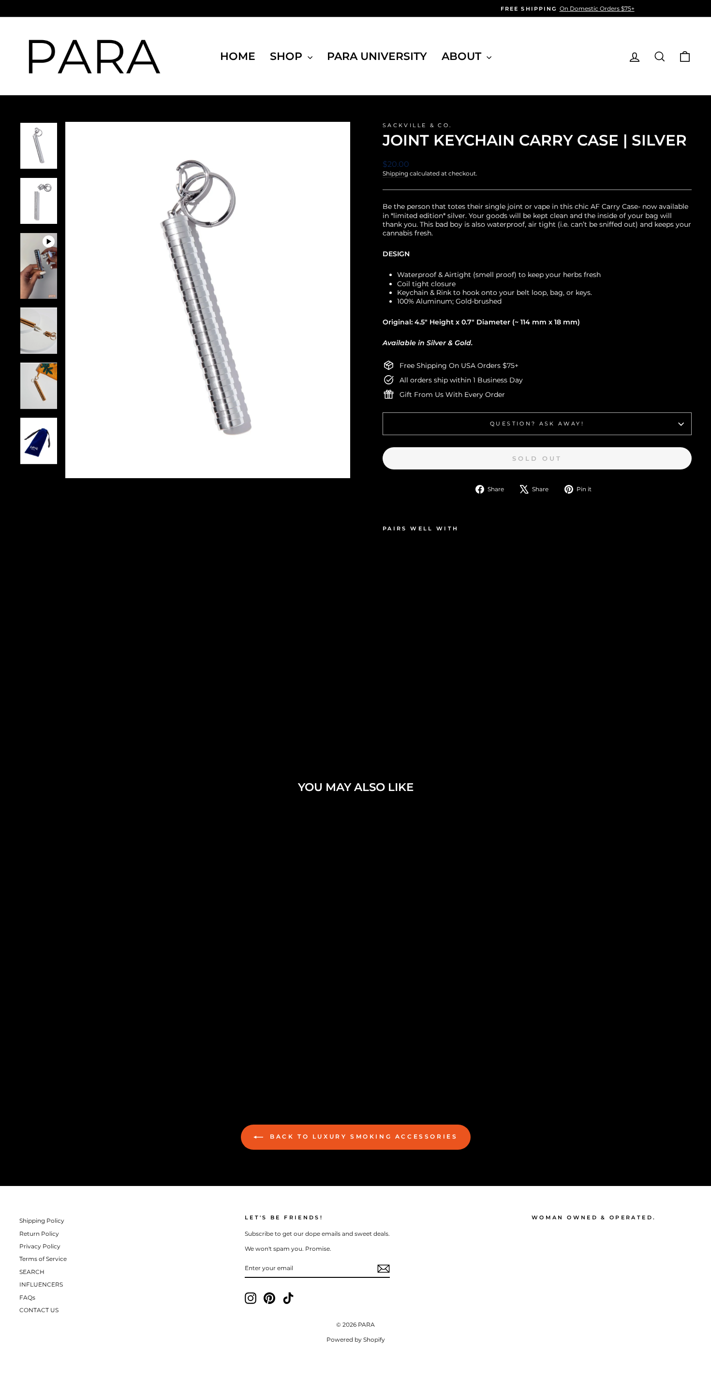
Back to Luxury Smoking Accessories (362, 1136)
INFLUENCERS (41, 1284)
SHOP (287, 56)
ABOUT (463, 56)
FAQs (27, 1297)
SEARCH (31, 1271)
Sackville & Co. (417, 125)
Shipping (395, 173)
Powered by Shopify (355, 1339)
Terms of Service (43, 1258)
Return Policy (39, 1233)
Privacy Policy (39, 1246)
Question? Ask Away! (537, 423)
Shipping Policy (41, 1220)
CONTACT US (39, 1310)
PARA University (377, 56)
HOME (237, 56)
